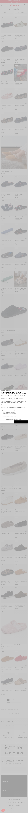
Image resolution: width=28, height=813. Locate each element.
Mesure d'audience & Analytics (9, 412)
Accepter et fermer (21, 421)
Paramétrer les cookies (7, 421)
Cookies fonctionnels (7, 414)
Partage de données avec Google (9, 416)
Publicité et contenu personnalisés (9, 413)
